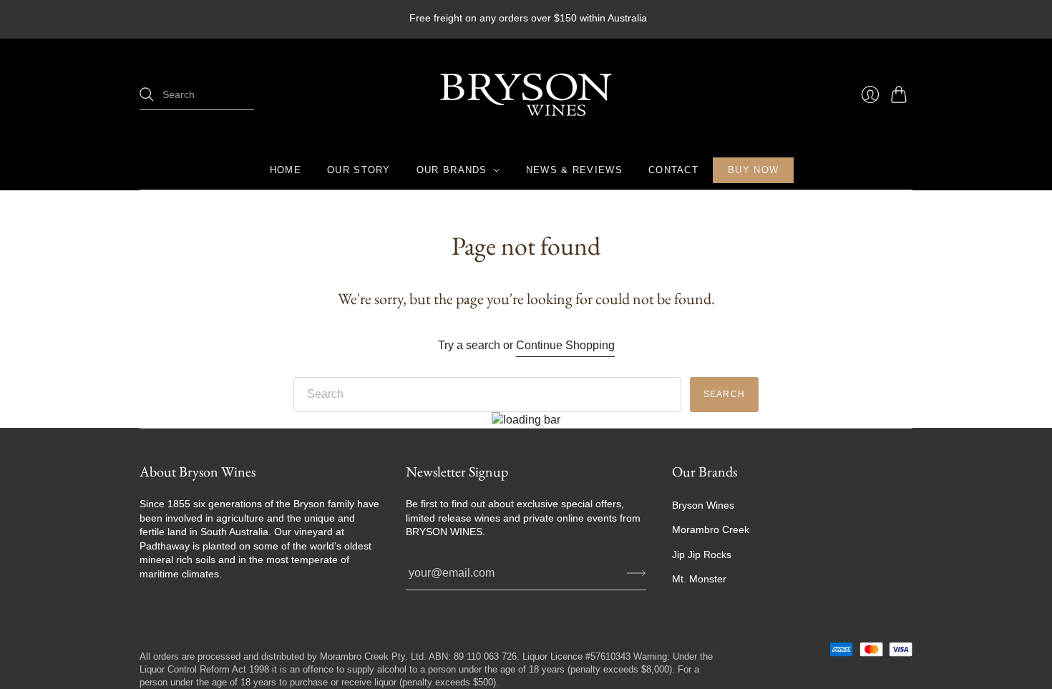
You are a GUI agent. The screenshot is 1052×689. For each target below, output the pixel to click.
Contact (673, 170)
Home (285, 170)
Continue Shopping (565, 345)
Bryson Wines (703, 505)
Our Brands (452, 170)
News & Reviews (574, 170)
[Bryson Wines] (526, 95)
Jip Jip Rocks (701, 554)
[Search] (147, 94)
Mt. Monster (699, 579)
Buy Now (753, 170)
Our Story (359, 170)
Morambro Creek (710, 529)
